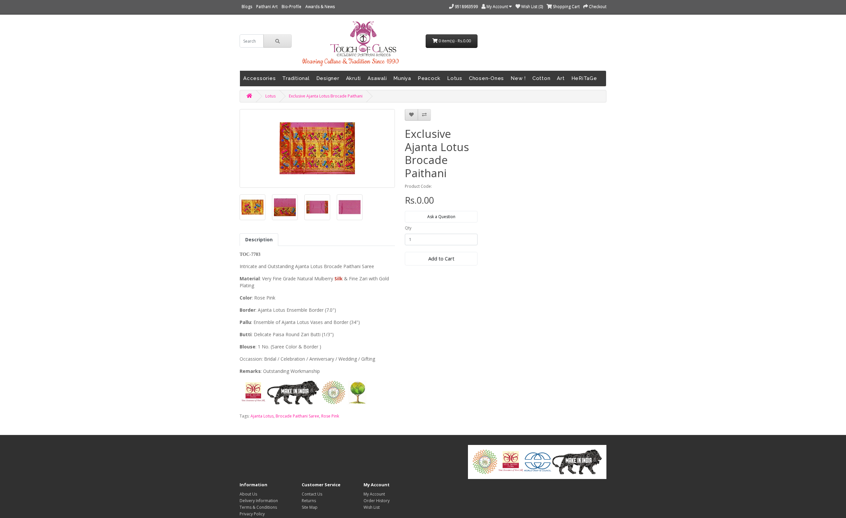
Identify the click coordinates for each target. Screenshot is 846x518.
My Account (374, 494)
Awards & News (320, 6)
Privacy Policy (252, 514)
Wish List (372, 507)
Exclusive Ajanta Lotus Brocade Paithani (326, 96)
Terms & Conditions (258, 507)
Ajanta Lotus (262, 416)
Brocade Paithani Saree (297, 416)
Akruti (353, 78)
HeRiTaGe (584, 78)
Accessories (259, 78)
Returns (309, 500)
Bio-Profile (291, 6)
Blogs (247, 6)
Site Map (310, 507)
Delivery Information (259, 500)
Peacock (429, 78)
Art (560, 78)
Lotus (454, 78)
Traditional (295, 78)
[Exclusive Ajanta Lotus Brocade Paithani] (252, 207)
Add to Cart (441, 258)
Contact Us (312, 494)
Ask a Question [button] (441, 216)
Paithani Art (267, 6)
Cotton (541, 78)
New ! (518, 78)
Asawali (377, 78)
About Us (248, 494)
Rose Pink (330, 416)
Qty (408, 228)
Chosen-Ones (486, 78)
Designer (327, 78)
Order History (377, 500)
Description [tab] (259, 239)
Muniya (402, 78)
